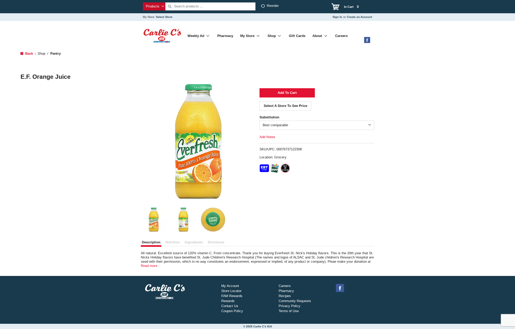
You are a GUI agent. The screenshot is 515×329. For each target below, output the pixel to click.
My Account (230, 286)
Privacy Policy (289, 306)
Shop (41, 53)
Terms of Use (289, 311)
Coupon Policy (232, 311)
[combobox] (154, 6)
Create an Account (359, 16)
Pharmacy (286, 291)
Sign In (337, 16)
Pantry (55, 53)
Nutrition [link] (172, 242)
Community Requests (295, 301)
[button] (154, 220)
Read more (149, 266)
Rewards (228, 301)
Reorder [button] (273, 6)
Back (28, 53)
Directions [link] (216, 242)
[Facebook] (367, 41)
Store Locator (231, 291)
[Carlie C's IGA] (162, 36)
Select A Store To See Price (285, 106)
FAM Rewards (231, 296)
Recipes (285, 296)
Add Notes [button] (267, 137)
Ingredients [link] (194, 242)
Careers (285, 286)
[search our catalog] (169, 6)
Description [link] (151, 242)
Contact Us (229, 306)
